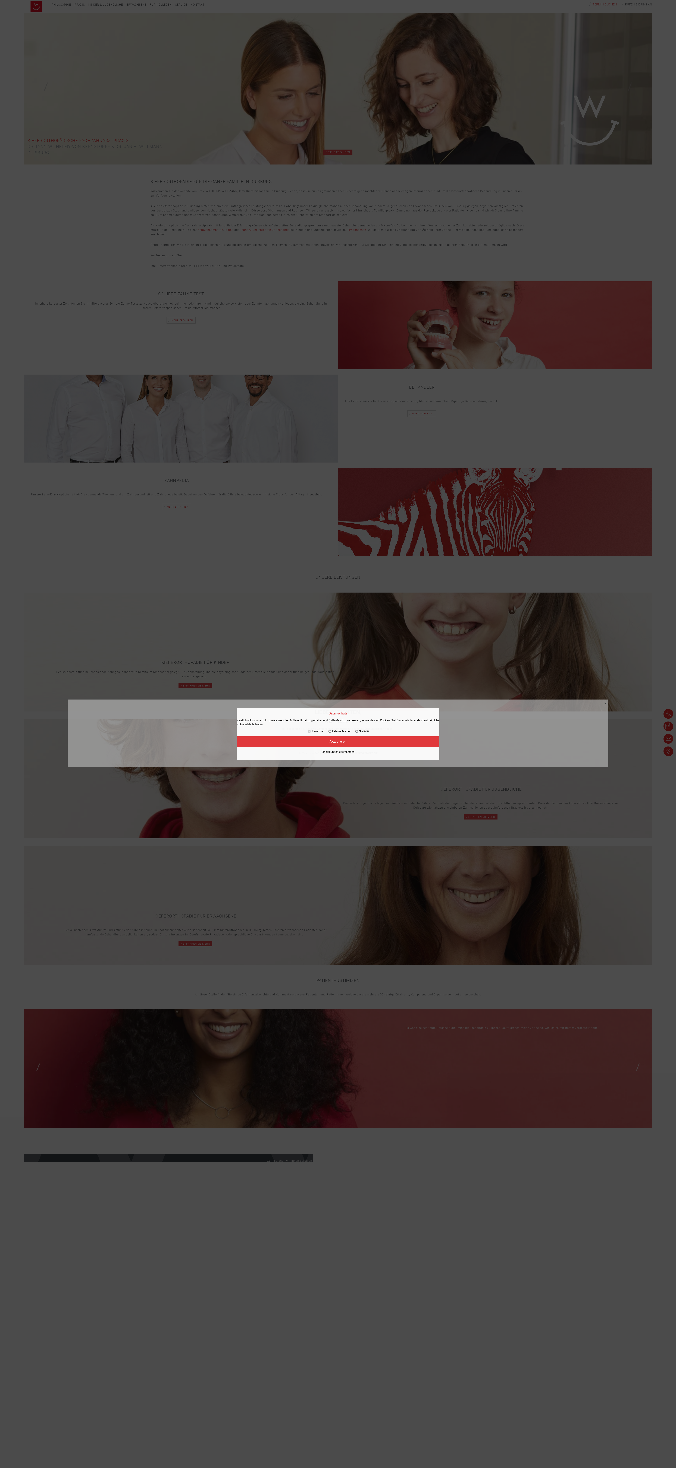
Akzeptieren (338, 741)
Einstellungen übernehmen (338, 752)
